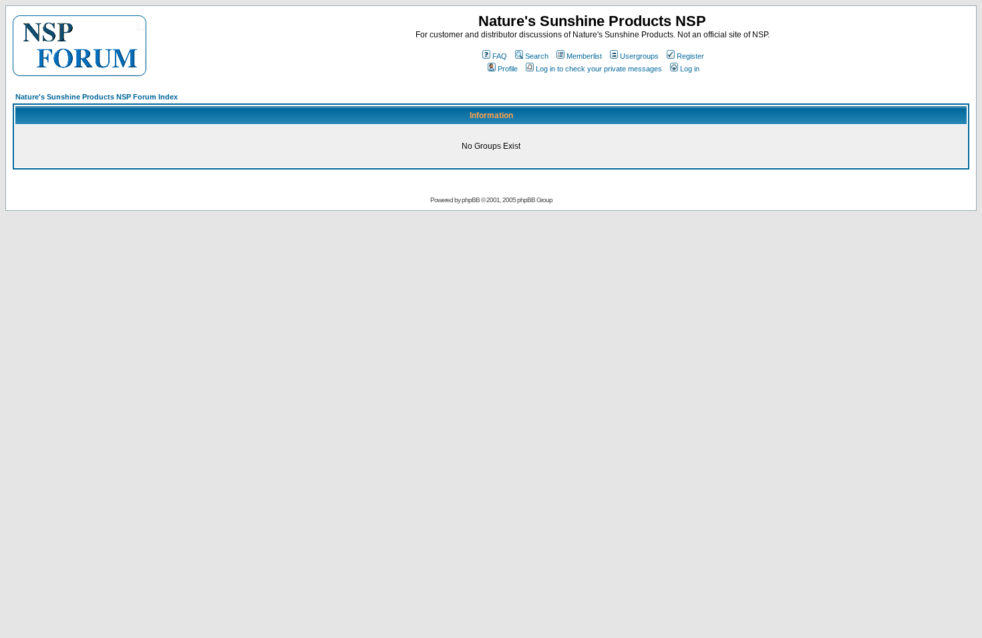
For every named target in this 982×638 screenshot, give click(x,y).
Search (536, 56)
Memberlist (584, 56)
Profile (508, 69)
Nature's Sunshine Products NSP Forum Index (96, 97)
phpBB (471, 200)
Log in (689, 69)
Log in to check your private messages (599, 69)
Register (690, 56)
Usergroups (639, 56)
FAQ (499, 56)
